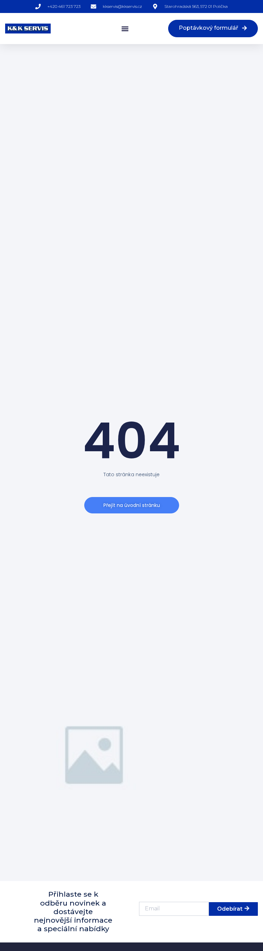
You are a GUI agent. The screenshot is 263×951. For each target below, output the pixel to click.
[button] (124, 28)
